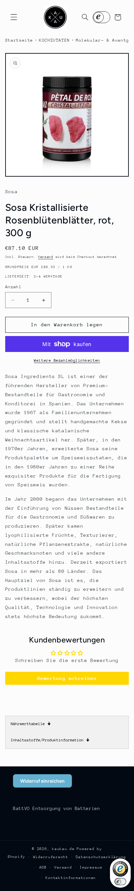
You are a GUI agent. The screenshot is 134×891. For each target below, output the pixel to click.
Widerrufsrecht (50, 857)
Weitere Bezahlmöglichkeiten (67, 360)
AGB (43, 867)
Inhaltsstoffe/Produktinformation (50, 740)
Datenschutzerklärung (101, 857)
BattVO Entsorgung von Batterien (56, 808)
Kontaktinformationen (71, 878)
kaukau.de (63, 849)
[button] (13, 17)
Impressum (91, 867)
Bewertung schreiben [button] (67, 678)
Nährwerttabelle (31, 724)
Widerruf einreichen (42, 781)
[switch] (120, 881)
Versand (45, 257)
